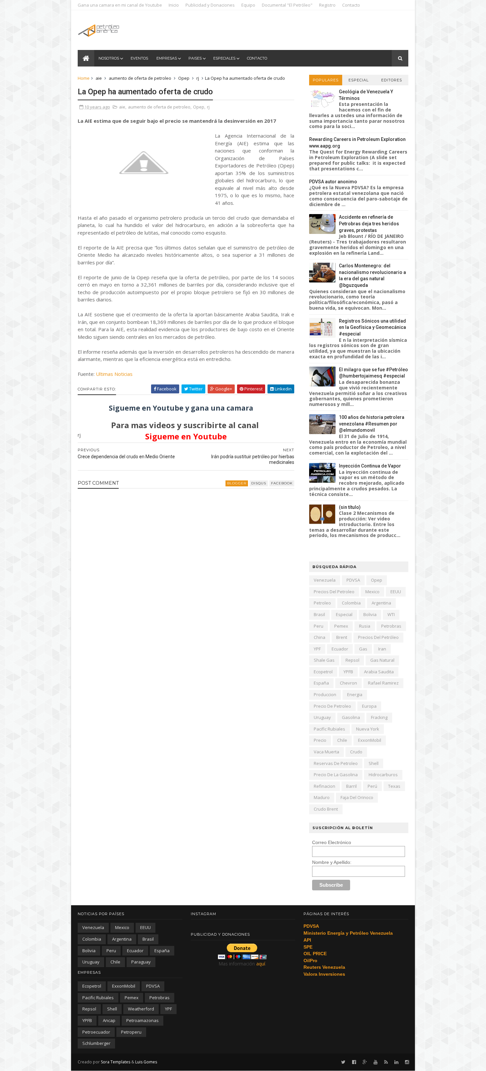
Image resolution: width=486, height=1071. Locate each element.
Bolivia (370, 614)
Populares (326, 80)
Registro (327, 5)
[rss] (386, 1062)
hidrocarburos (383, 775)
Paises (195, 58)
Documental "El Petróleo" (287, 5)
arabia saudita (379, 672)
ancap (109, 1020)
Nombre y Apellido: (331, 862)
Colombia (351, 603)
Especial (358, 80)
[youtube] (376, 1062)
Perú (372, 786)
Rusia (364, 626)
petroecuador (96, 1032)
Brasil (319, 614)
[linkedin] (396, 1062)
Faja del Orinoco (357, 797)
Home (84, 78)
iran (382, 649)
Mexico (372, 592)
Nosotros (109, 58)
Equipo (248, 5)
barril (351, 786)
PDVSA (353, 580)
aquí (260, 963)
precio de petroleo (332, 706)
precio (320, 740)
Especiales (224, 58)
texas (394, 786)
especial (344, 614)
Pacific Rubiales (329, 729)
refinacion (324, 786)
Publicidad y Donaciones (210, 5)
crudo (356, 752)
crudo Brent (326, 809)
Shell (374, 763)
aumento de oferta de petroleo (140, 78)
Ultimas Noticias (114, 374)
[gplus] (365, 1062)
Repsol (352, 660)
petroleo (322, 603)
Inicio (174, 5)
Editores (391, 80)
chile (342, 740)
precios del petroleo (334, 592)
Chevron (348, 683)
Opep (183, 78)
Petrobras (391, 626)
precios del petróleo (378, 637)
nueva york (367, 729)
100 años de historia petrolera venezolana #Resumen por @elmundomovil (371, 424)
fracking (379, 717)
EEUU (395, 592)
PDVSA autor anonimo (333, 181)
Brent (341, 637)
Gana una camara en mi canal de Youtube (120, 5)
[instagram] (407, 1062)
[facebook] (354, 1062)
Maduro (322, 797)
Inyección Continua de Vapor (370, 466)
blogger (236, 483)
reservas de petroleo (336, 763)
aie (99, 78)
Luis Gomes (146, 1062)
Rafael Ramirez (383, 683)
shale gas (324, 660)
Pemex (341, 626)
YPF (317, 649)
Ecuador (340, 649)
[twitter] (343, 1062)
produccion (325, 694)
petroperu (131, 1032)
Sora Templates (115, 1062)
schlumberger (96, 1043)
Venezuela (325, 580)
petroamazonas (142, 1020)
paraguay (141, 962)
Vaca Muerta (326, 752)
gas (363, 649)
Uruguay (322, 717)
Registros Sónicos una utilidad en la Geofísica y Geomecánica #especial (372, 327)
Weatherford (141, 1009)
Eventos (139, 58)
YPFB (348, 672)
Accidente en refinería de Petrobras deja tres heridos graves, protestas (369, 223)
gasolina (351, 717)
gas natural (382, 660)
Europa (369, 706)
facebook (282, 483)
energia (354, 694)
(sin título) (350, 507)
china (319, 637)
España (321, 683)
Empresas (166, 58)
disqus (258, 483)
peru (318, 626)
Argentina (381, 603)
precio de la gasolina (336, 775)
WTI (391, 614)
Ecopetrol (323, 672)
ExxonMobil (369, 740)
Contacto (351, 5)
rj (197, 78)
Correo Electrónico (331, 842)
